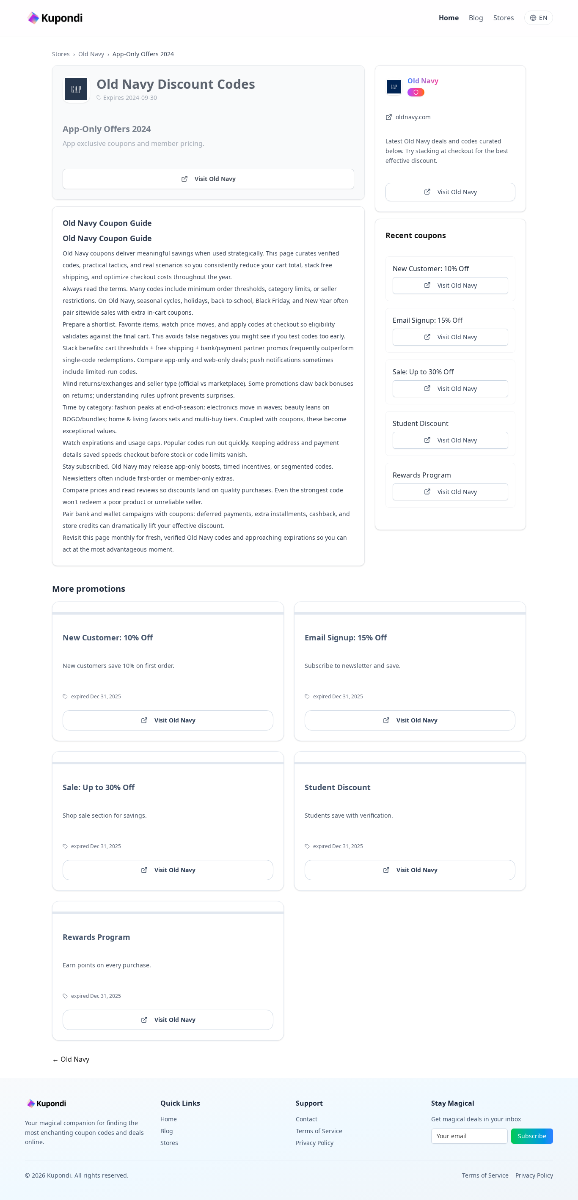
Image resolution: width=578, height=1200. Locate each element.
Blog (476, 17)
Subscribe (532, 1136)
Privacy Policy (314, 1143)
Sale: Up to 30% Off (423, 371)
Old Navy (91, 54)
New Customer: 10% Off (431, 268)
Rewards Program (422, 474)
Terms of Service (319, 1131)
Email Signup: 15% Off (427, 319)
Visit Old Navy (215, 179)
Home (449, 17)
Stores (503, 17)
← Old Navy (70, 1059)
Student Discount (421, 423)
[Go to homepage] (56, 18)
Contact (306, 1119)
